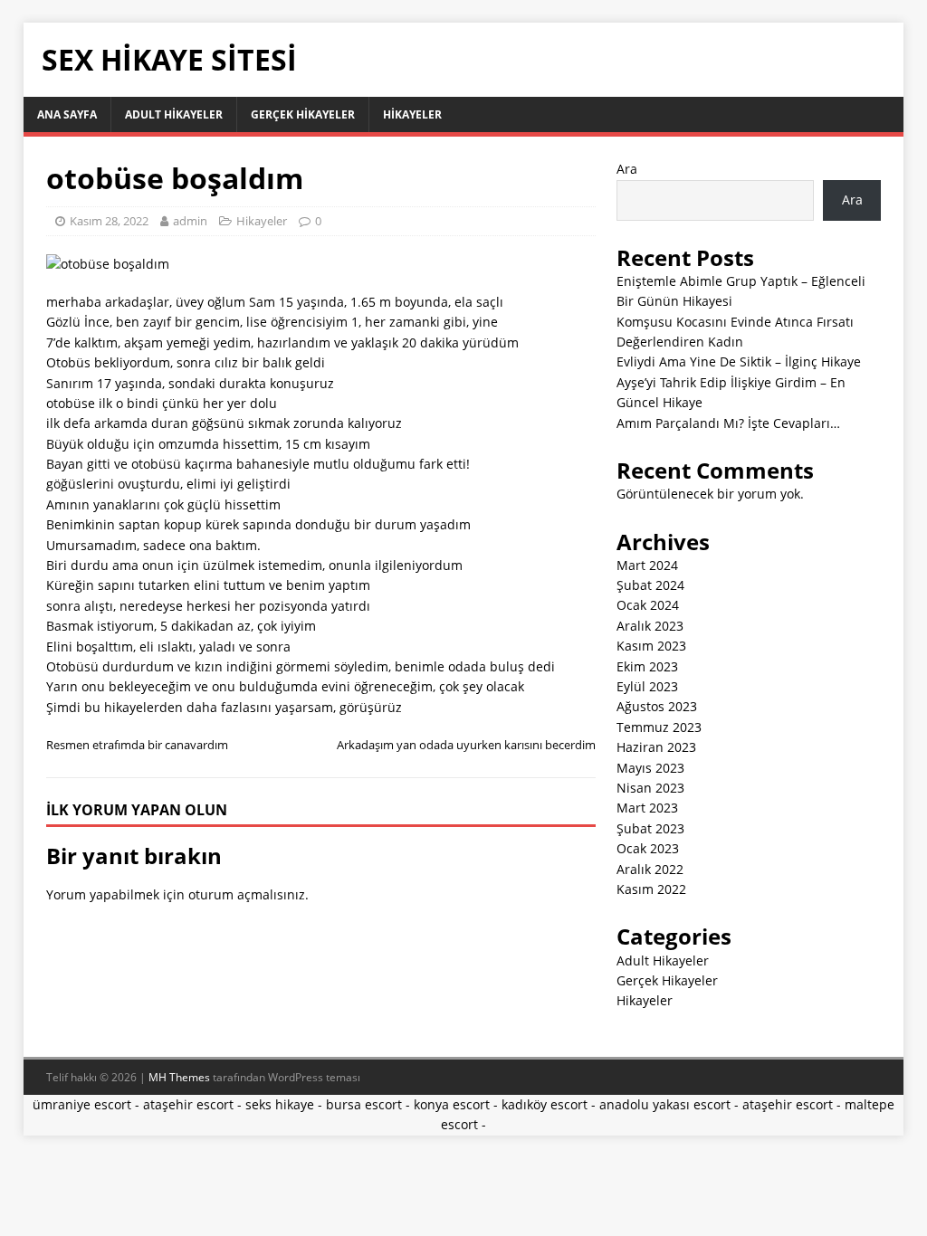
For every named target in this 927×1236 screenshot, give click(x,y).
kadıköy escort (545, 1104)
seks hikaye (279, 1104)
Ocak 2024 (647, 604)
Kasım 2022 (651, 889)
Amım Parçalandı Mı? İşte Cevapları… (728, 423)
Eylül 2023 (647, 686)
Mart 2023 (647, 807)
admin (190, 221)
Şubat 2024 (650, 585)
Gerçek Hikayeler (303, 114)
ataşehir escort (188, 1104)
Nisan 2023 (650, 787)
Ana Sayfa (67, 114)
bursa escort (364, 1104)
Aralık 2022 (649, 869)
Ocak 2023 (647, 848)
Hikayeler (412, 114)
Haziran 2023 (656, 747)
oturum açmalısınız (246, 894)
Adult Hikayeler (174, 114)
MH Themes (179, 1077)
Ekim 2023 (647, 666)
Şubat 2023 (650, 828)
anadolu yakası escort (665, 1104)
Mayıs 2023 (650, 767)
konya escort (452, 1104)
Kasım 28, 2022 (109, 221)
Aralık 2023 (649, 625)
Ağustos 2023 (656, 706)
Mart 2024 (647, 565)
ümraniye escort (82, 1104)
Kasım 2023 (651, 645)
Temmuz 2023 (659, 727)
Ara (626, 168)
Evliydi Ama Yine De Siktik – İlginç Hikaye (738, 361)
